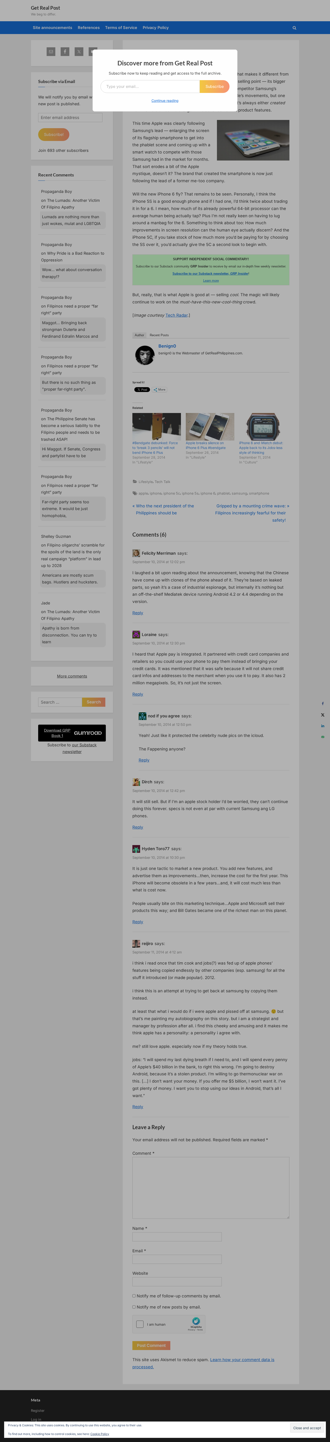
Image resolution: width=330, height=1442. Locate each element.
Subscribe (215, 86)
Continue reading (165, 100)
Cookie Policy (99, 1434)
